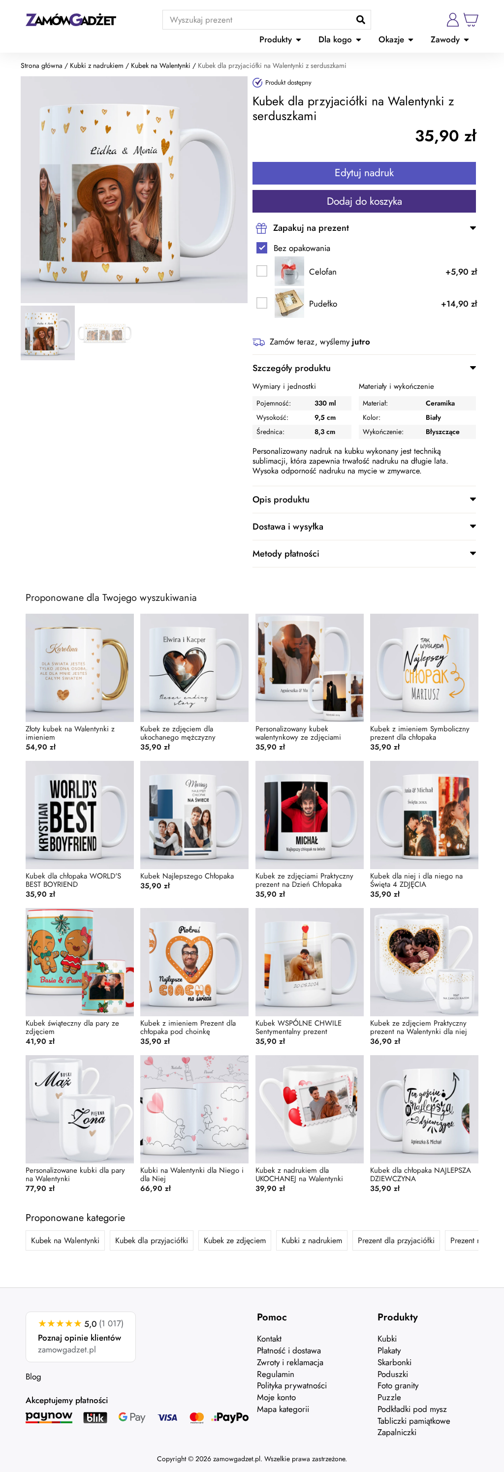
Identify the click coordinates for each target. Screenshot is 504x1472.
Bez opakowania (302, 248)
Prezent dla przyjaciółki (396, 1240)
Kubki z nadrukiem (97, 65)
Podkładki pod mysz (412, 1409)
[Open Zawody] (466, 39)
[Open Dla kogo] (358, 39)
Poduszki (393, 1374)
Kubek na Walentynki (160, 65)
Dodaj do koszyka (364, 201)
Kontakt (269, 1339)
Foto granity (398, 1385)
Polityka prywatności (292, 1385)
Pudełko (323, 304)
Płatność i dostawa (289, 1350)
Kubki (387, 1339)
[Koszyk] (471, 20)
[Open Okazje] (411, 39)
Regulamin (275, 1374)
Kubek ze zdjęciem (235, 1240)
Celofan (323, 272)
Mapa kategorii (283, 1409)
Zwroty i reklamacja (290, 1362)
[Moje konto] (453, 20)
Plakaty (389, 1350)
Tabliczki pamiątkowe (414, 1421)
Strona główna (42, 65)
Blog (33, 1376)
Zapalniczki (397, 1432)
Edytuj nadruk (364, 172)
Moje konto (276, 1397)
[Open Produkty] (298, 39)
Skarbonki (394, 1362)
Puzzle (389, 1397)
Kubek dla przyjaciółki (151, 1240)
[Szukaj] (361, 19)
